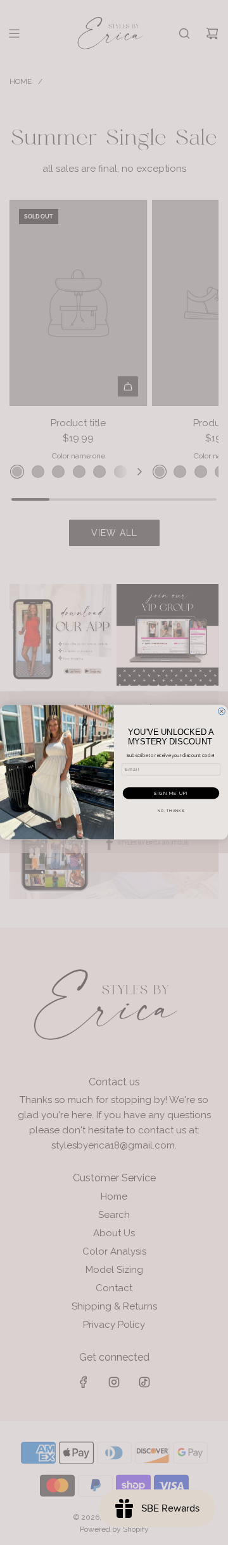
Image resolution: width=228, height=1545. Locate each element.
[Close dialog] (221, 711)
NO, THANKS (171, 811)
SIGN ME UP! (171, 793)
